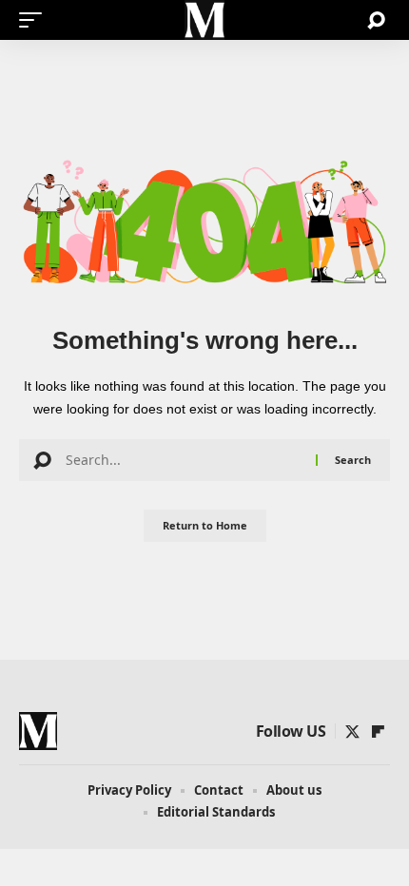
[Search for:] (183, 460)
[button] (35, 20)
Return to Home (205, 525)
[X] (352, 732)
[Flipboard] (378, 732)
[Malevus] (204, 20)
